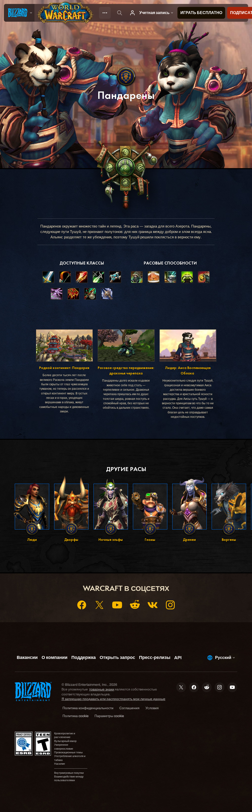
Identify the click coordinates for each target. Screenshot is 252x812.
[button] (137, 277)
